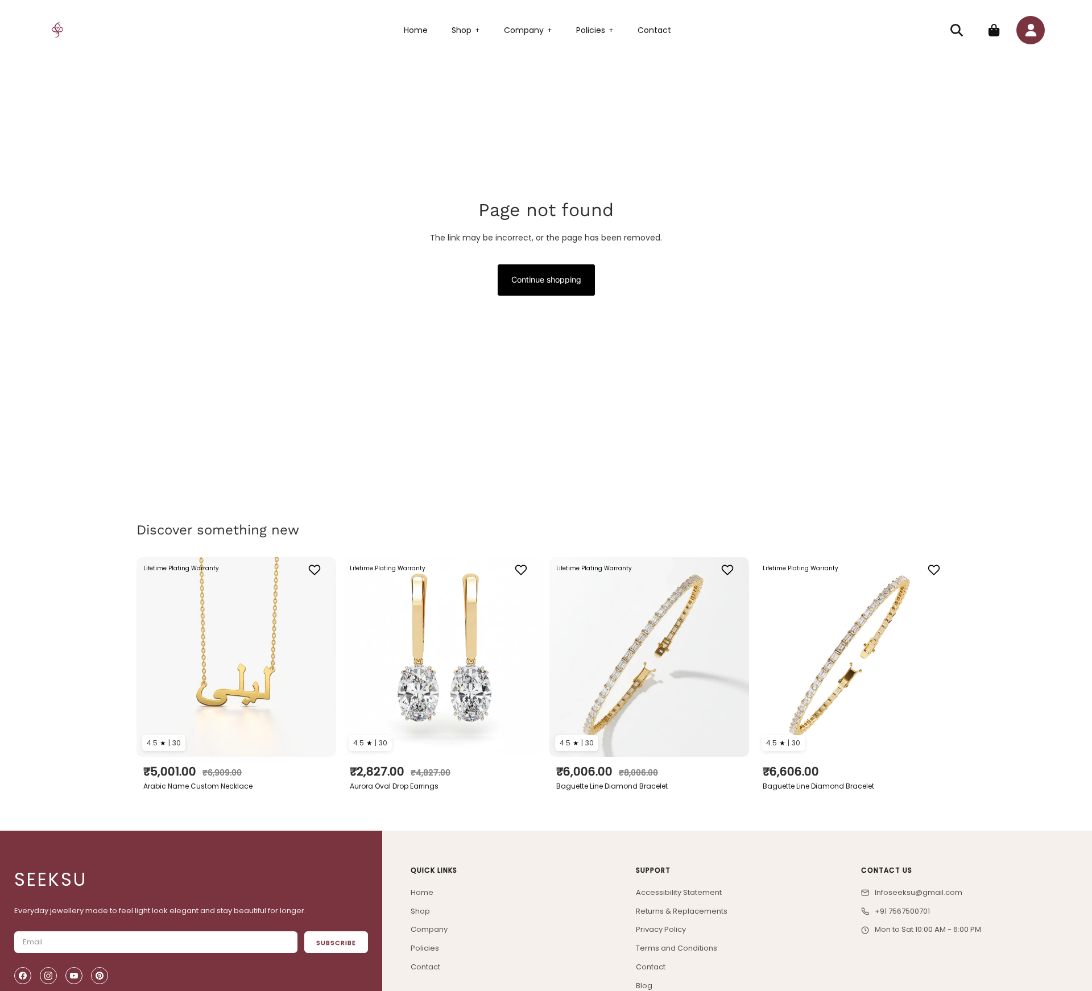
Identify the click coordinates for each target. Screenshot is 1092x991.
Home (416, 30)
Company (528, 30)
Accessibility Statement (679, 892)
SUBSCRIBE (336, 942)
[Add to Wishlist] (316, 570)
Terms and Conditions (676, 948)
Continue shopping (546, 279)
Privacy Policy (661, 929)
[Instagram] (48, 975)
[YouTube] (73, 975)
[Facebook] (22, 975)
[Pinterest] (99, 975)
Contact (654, 30)
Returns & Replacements (681, 911)
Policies (595, 30)
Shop (466, 30)
